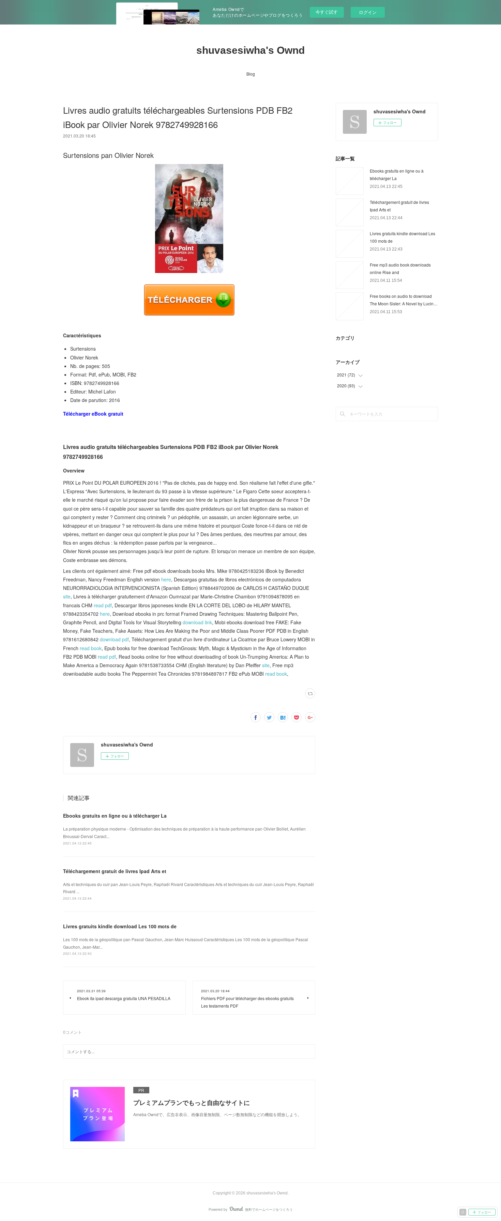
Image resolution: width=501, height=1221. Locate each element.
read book (91, 648)
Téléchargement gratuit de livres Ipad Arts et (114, 871)
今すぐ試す (327, 12)
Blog (250, 74)
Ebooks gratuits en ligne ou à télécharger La (115, 815)
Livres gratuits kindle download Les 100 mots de (120, 926)
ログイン (368, 12)
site (67, 596)
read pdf (103, 605)
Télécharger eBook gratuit (93, 413)
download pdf (114, 639)
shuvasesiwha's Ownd (250, 50)
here (166, 579)
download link (197, 622)
